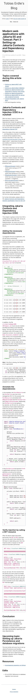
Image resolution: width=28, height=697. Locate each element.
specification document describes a (12, 139)
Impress (14, 689)
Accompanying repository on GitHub (15, 665)
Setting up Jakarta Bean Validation (14, 88)
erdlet (7, 18)
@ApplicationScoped (11, 175)
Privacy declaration (14, 691)
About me (15, 21)
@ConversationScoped (11, 180)
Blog (11, 21)
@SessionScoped (10, 171)
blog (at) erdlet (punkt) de (19, 18)
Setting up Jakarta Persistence (14, 93)
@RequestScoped (10, 166)
